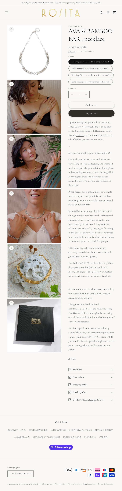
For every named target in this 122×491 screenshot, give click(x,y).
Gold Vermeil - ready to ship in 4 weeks (91, 68)
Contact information (105, 484)
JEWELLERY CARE (38, 430)
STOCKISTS (90, 437)
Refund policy (47, 484)
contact (80, 135)
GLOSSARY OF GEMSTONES (46, 437)
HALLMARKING (58, 430)
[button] (6, 13)
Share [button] (73, 359)
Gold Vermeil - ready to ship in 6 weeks (91, 82)
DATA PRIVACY (21, 437)
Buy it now (91, 113)
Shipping (71, 51)
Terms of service (74, 484)
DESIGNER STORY (72, 437)
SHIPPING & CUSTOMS (80, 430)
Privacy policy (60, 484)
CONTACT (12, 430)
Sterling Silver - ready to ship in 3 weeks (91, 61)
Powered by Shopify (31, 484)
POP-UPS (103, 437)
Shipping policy (89, 484)
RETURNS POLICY (104, 430)
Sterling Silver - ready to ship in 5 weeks (91, 75)
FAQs (23, 430)
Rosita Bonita (18, 484)
